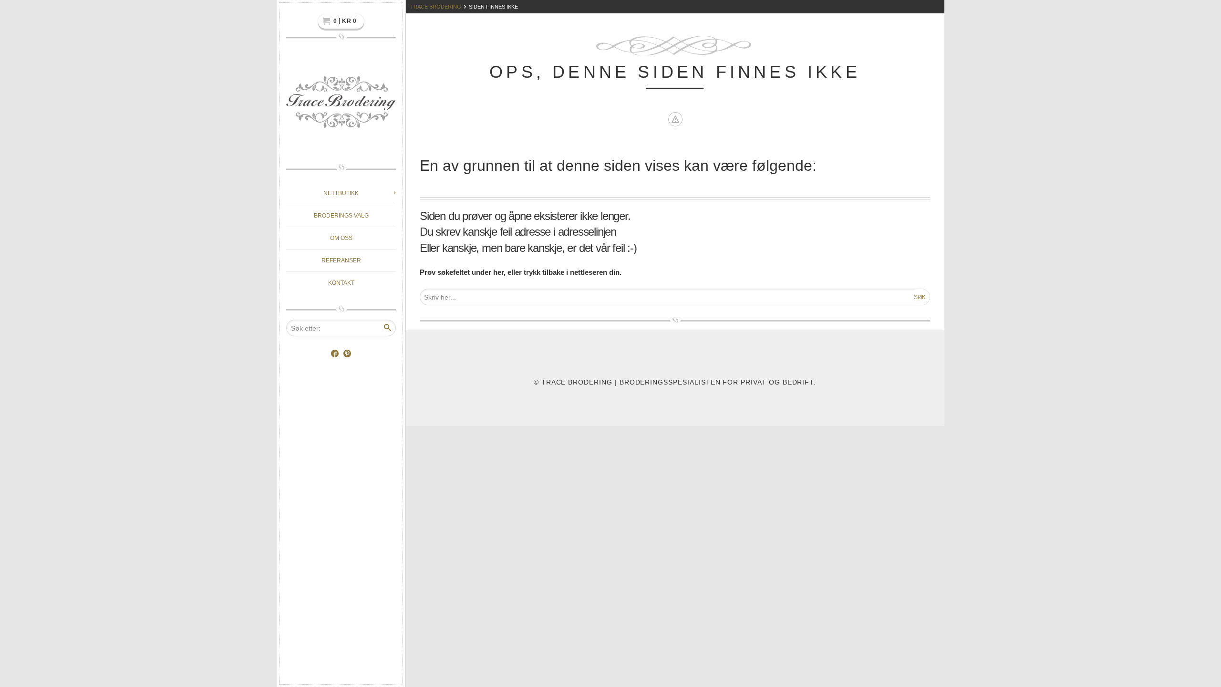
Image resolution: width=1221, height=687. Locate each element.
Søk (920, 297)
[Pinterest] (347, 354)
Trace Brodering (435, 7)
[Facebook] (335, 354)
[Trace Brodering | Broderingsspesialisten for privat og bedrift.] (341, 105)
